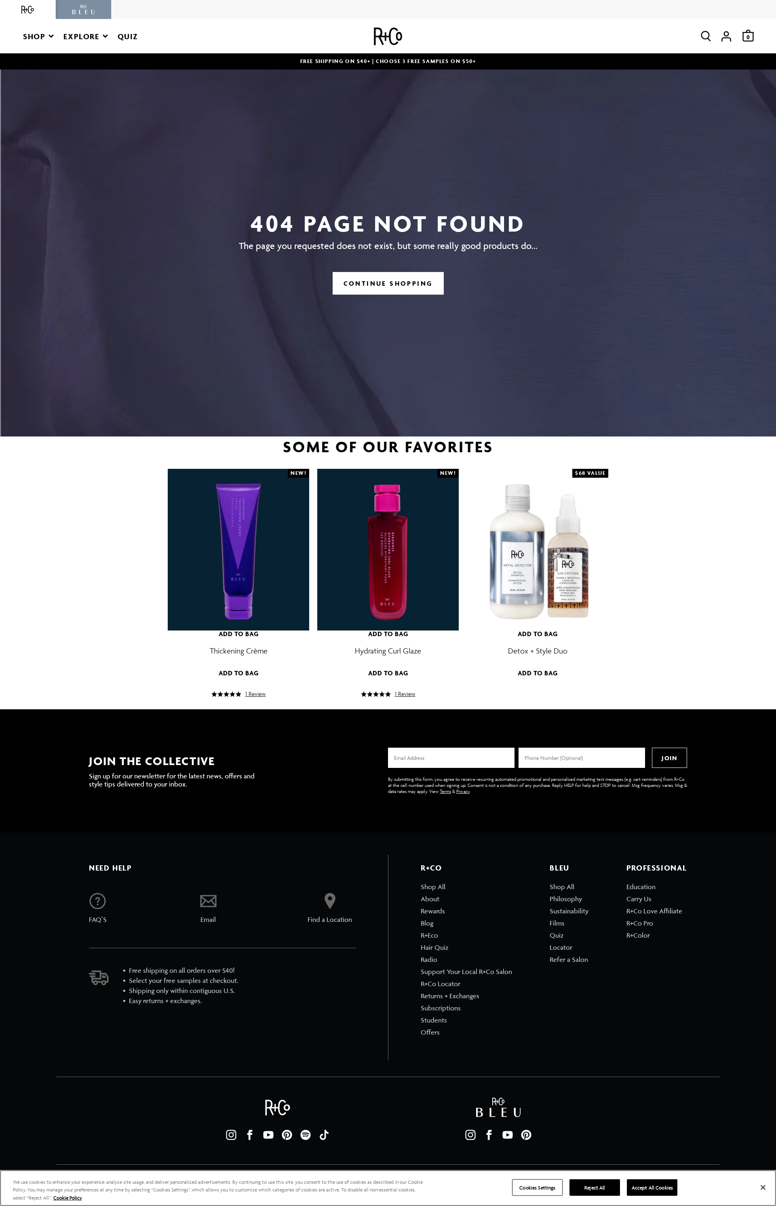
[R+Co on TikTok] (324, 1135)
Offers (430, 1032)
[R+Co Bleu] (84, 9)
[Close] (763, 1187)
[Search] (706, 36)
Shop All (433, 887)
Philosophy (566, 899)
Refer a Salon (569, 959)
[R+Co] (28, 9)
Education (641, 887)
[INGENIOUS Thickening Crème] (238, 545)
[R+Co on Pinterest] (287, 1135)
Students (434, 1020)
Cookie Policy (67, 1198)
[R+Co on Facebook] (250, 1135)
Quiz (557, 935)
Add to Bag (239, 634)
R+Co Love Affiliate (654, 911)
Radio (429, 959)
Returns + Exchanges (450, 996)
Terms (445, 791)
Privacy (463, 791)
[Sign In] (726, 36)
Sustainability (569, 911)
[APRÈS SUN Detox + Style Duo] (537, 545)
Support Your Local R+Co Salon (466, 972)
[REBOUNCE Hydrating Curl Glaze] (388, 545)
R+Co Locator (440, 984)
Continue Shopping (388, 283)
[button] (38, 36)
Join (669, 758)
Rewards (433, 911)
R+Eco (429, 935)
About (430, 899)
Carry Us (639, 899)
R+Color (638, 935)
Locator (561, 947)
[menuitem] (466, 887)
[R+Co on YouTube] (268, 1135)
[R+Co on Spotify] (305, 1135)
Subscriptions (441, 1008)
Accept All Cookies (652, 1187)
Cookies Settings (537, 1187)
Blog (427, 923)
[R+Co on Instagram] (231, 1135)
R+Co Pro (639, 923)
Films (557, 923)
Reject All (594, 1187)
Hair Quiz (435, 947)
